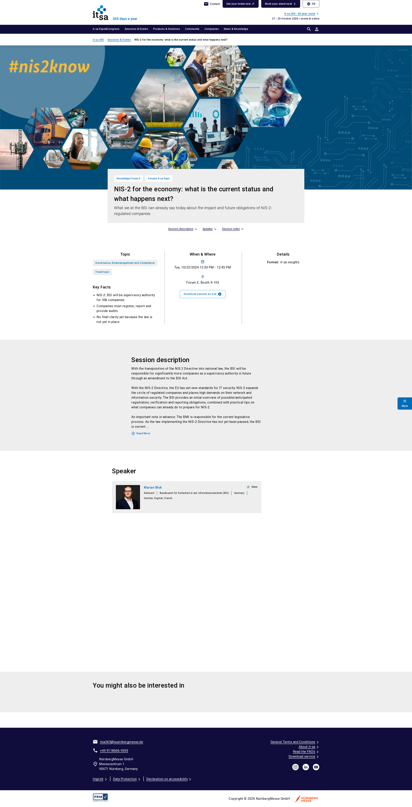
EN (311, 4)
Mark (252, 487)
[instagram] (295, 767)
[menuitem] (109, 29)
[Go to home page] (119, 12)
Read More (140, 433)
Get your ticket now (238, 3)
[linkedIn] (306, 767)
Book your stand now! (278, 3)
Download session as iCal (203, 294)
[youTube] (316, 767)
